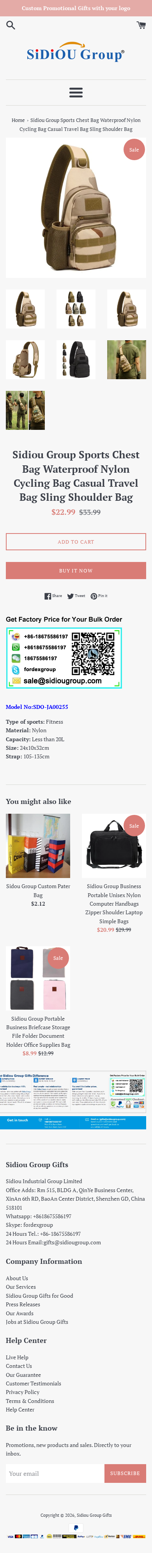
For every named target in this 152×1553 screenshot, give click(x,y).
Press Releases (23, 1304)
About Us (17, 1278)
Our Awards (20, 1313)
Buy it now (76, 570)
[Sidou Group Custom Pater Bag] (38, 846)
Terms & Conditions (30, 1401)
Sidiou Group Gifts (94, 1515)
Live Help (17, 1357)
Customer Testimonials (33, 1383)
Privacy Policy (22, 1392)
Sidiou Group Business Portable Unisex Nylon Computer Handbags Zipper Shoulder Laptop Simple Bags (114, 903)
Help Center (20, 1409)
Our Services (21, 1286)
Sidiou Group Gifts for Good (39, 1295)
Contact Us (19, 1365)
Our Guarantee (23, 1374)
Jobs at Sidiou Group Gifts (37, 1321)
